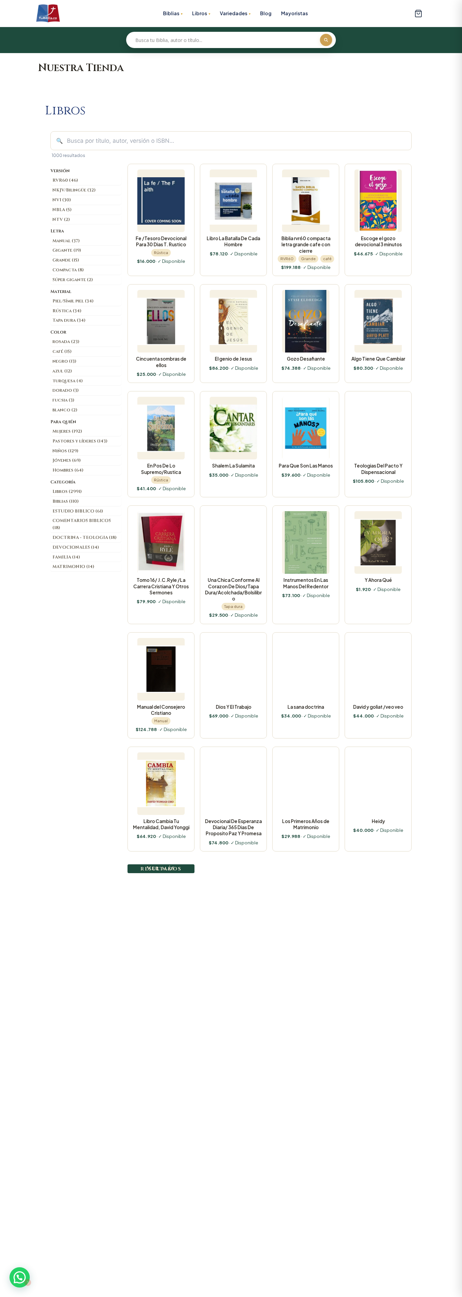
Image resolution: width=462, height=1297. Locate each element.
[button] (19, 1277)
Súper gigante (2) (72, 280)
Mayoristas (294, 13)
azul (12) (62, 371)
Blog (266, 13)
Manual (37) (66, 241)
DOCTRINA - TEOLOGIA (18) (84, 537)
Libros (199, 13)
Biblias (171, 13)
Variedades (233, 13)
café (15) (62, 351)
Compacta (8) (68, 270)
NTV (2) (61, 220)
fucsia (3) (63, 400)
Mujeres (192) (67, 431)
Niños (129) (65, 451)
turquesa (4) (67, 381)
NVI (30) (61, 200)
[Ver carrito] (418, 13)
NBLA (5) (62, 210)
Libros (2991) (67, 491)
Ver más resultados (161, 868)
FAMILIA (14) (66, 557)
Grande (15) (65, 260)
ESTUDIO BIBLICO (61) (77, 511)
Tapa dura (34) (69, 320)
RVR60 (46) (65, 180)
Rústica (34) (67, 311)
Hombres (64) (68, 470)
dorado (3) (65, 390)
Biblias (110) (65, 501)
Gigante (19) (66, 250)
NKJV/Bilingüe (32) (74, 190)
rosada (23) (65, 342)
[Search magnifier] (326, 40)
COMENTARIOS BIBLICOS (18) (81, 524)
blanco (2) (64, 410)
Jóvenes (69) (66, 460)
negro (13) (64, 361)
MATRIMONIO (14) (73, 567)
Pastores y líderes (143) (80, 441)
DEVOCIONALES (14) (75, 547)
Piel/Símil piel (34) (73, 301)
